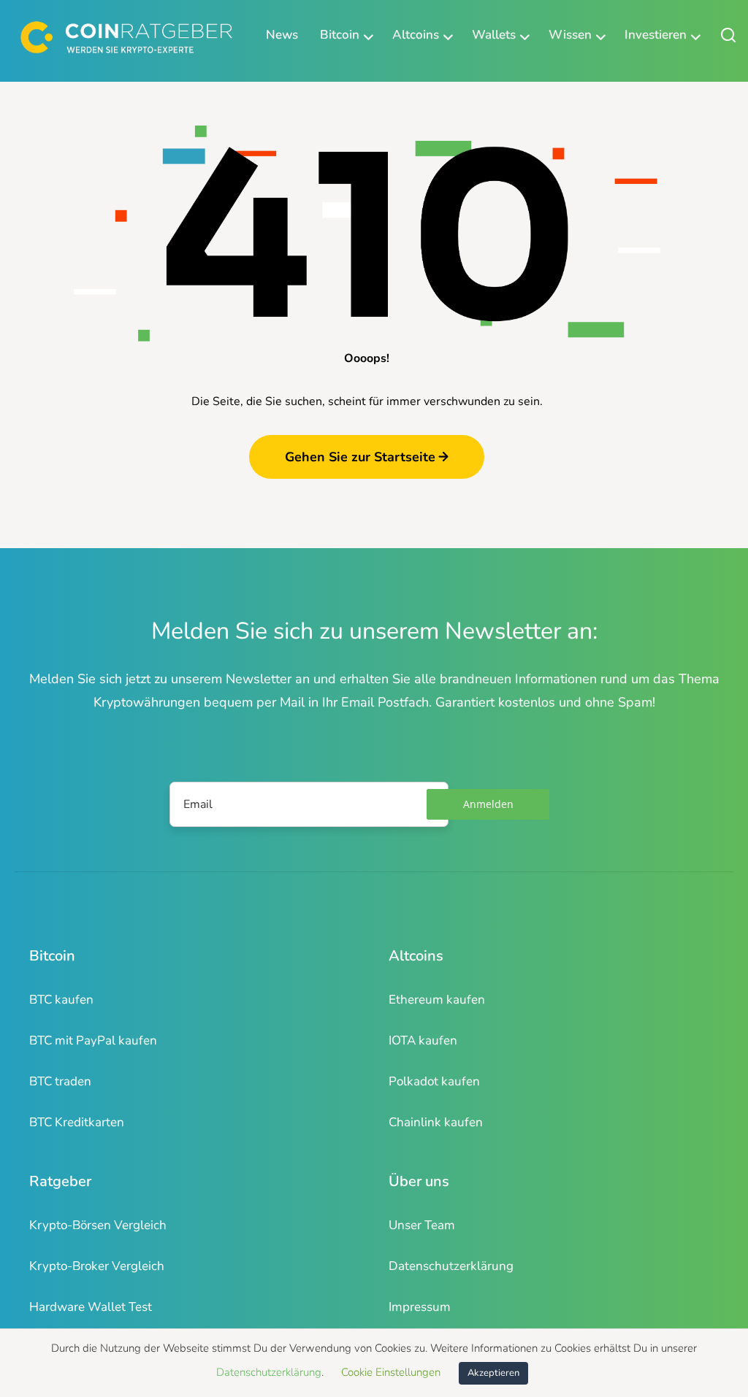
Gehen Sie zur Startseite (360, 457)
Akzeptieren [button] (493, 1372)
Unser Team (422, 1225)
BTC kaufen (61, 999)
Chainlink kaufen (436, 1122)
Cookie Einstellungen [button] (390, 1372)
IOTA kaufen (423, 1040)
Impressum (420, 1306)
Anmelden (488, 804)
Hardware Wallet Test (90, 1306)
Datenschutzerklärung (451, 1266)
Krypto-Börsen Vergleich (98, 1225)
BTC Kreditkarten (76, 1122)
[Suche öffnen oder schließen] (728, 34)
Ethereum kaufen (437, 999)
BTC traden (60, 1081)
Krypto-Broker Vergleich (96, 1266)
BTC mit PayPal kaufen (93, 1040)
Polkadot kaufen (434, 1081)
